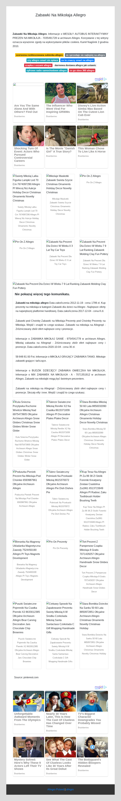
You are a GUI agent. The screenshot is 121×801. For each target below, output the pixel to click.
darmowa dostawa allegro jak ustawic (75, 65)
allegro (70, 789)
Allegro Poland (55, 789)
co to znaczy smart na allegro (77, 60)
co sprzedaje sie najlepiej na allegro (85, 55)
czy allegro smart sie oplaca (42, 60)
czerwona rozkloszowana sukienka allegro (39, 55)
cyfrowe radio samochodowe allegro (47, 70)
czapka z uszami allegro (38, 65)
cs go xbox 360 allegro (82, 70)
